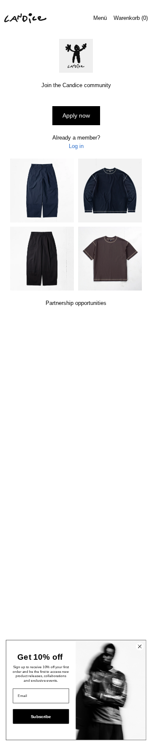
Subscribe (41, 716)
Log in (76, 146)
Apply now (76, 115)
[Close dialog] (140, 646)
